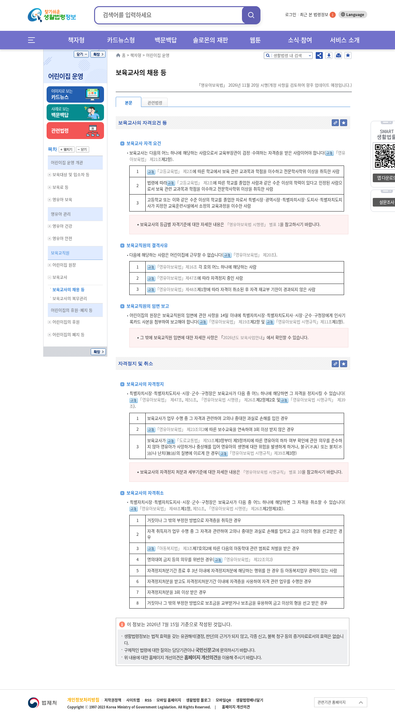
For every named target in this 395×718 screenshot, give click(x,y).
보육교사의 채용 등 (68, 289)
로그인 (290, 14)
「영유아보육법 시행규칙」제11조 (303, 322)
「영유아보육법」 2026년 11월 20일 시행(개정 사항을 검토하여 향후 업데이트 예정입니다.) (274, 85)
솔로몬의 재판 (210, 39)
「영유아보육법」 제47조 (160, 400)
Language (355, 14)
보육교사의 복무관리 (69, 298)
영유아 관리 (61, 214)
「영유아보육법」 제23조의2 (179, 429)
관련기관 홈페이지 (332, 702)
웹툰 (255, 39)
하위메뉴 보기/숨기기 (50, 174)
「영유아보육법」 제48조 (159, 508)
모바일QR (223, 700)
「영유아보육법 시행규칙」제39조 (257, 453)
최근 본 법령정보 (317, 14)
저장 (328, 55)
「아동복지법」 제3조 (174, 548)
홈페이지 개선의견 (236, 707)
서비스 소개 (345, 39)
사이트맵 (133, 700)
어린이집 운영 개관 (67, 162)
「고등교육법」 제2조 (174, 171)
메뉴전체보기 (33, 40)
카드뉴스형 (121, 39)
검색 (251, 15)
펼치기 (67, 149)
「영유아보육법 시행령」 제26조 (227, 400)
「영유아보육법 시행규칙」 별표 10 (271, 472)
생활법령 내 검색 (287, 55)
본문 (128, 102)
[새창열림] (42, 700)
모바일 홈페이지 (168, 700)
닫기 (81, 54)
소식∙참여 (300, 39)
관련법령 (155, 102)
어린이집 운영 (65, 76)
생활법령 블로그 (198, 700)
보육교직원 (60, 253)
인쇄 (338, 55)
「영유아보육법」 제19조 (228, 322)
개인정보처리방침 (83, 699)
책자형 (76, 39)
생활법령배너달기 (249, 700)
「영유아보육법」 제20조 (253, 255)
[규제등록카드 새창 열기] (330, 153)
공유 (319, 55)
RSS (148, 700)
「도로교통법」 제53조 (195, 440)
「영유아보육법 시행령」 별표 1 (252, 224)
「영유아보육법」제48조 (176, 289)
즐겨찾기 (347, 55)
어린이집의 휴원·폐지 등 (72, 310)
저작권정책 (112, 700)
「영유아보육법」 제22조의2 (246, 559)
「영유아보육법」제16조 (176, 267)
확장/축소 (98, 54)
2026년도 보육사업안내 (243, 337)
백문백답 (166, 39)
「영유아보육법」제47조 (176, 278)
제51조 (190, 400)
